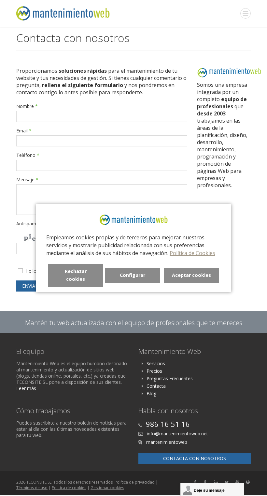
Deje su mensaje (209, 490)
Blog (151, 393)
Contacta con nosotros (194, 458)
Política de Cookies (192, 253)
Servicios (156, 363)
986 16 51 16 (168, 424)
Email (24, 131)
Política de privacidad (135, 482)
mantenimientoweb (166, 442)
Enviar (29, 286)
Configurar (132, 275)
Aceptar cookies (191, 275)
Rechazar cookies (76, 275)
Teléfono (27, 155)
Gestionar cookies (107, 487)
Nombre (27, 106)
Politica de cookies (69, 487)
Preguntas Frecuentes (170, 378)
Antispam (28, 223)
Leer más (26, 388)
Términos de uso (32, 487)
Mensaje (27, 179)
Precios (154, 371)
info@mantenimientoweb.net (177, 433)
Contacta (156, 386)
